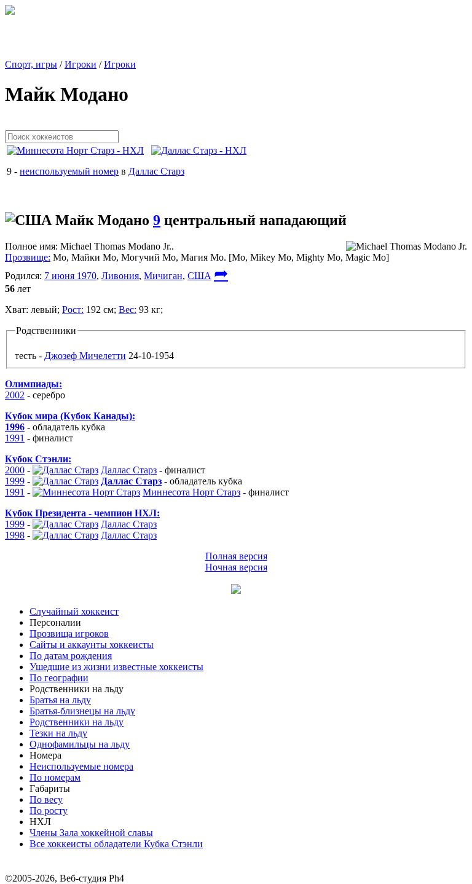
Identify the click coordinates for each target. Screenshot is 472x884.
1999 (15, 481)
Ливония (120, 275)
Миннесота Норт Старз (191, 492)
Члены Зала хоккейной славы (91, 832)
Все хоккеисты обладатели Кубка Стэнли (116, 844)
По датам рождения (71, 655)
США (199, 275)
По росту (49, 810)
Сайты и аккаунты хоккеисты (92, 644)
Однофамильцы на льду (80, 744)
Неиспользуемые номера (81, 766)
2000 (15, 470)
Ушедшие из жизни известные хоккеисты (116, 666)
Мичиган (163, 275)
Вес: (127, 309)
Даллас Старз (156, 171)
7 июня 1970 (70, 275)
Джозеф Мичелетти (85, 355)
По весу (46, 799)
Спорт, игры (31, 64)
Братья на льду (60, 700)
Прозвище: (27, 257)
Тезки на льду (58, 733)
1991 (15, 438)
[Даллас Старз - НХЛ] (202, 150)
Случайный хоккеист (74, 611)
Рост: (73, 309)
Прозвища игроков (69, 633)
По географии (59, 678)
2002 (15, 395)
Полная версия (236, 556)
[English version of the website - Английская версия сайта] (10, 11)
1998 (15, 535)
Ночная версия (236, 567)
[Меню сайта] (236, 590)
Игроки (80, 64)
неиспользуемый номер (69, 171)
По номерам (55, 777)
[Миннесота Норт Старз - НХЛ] (79, 150)
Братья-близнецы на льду (82, 711)
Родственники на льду (77, 722)
